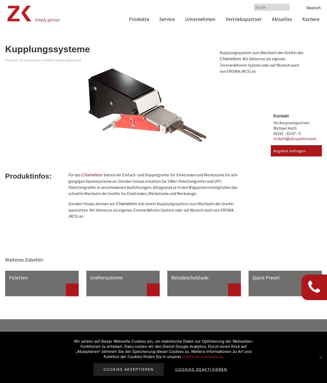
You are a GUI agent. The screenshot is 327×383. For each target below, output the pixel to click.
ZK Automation (30, 60)
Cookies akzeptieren (128, 369)
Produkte (139, 19)
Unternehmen (200, 19)
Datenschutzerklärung (202, 356)
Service (167, 19)
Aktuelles (282, 19)
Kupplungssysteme (68, 60)
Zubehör (47, 60)
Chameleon (92, 175)
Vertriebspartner (244, 19)
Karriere (310, 19)
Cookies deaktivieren (201, 369)
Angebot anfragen (289, 150)
